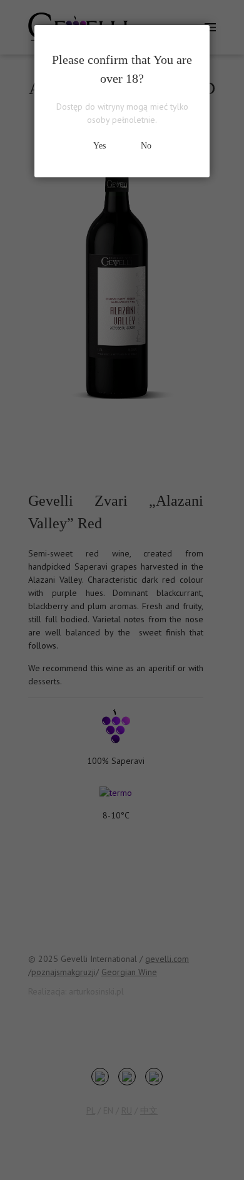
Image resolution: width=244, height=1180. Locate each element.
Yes (99, 145)
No (146, 145)
